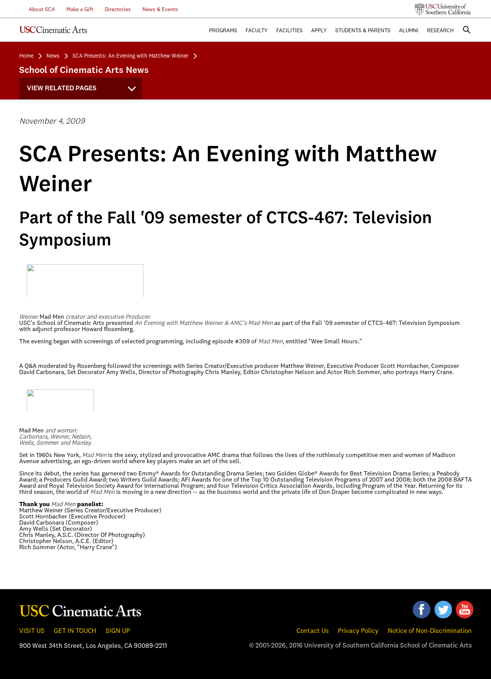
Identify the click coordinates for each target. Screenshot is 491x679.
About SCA (37, 9)
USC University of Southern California (443, 9)
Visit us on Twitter (443, 609)
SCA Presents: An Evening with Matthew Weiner (130, 56)
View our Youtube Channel (464, 609)
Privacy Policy (358, 631)
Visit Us (31, 631)
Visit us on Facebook (421, 609)
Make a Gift (79, 9)
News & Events (160, 9)
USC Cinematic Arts (80, 610)
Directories (118, 9)
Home (26, 56)
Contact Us (313, 631)
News (52, 56)
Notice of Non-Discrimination (430, 631)
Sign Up (117, 631)
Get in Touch (75, 631)
